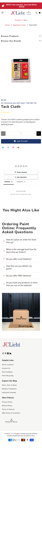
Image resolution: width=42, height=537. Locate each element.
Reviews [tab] (7, 182)
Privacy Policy (7, 402)
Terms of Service (8, 409)
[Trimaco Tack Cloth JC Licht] (21, 71)
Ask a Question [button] (22, 177)
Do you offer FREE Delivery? (18, 275)
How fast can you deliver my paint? (19, 267)
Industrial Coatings (9, 392)
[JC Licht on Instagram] (8, 354)
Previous (18, 20)
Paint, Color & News (9, 385)
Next (25, 20)
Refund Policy (7, 405)
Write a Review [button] (22, 172)
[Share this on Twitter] (3, 147)
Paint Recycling (7, 375)
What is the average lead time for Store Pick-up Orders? (21, 250)
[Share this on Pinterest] (13, 147)
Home (7, 25)
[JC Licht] (21, 12)
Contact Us (6, 368)
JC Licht (11, 434)
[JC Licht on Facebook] (3, 354)
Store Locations (8, 364)
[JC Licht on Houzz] (10, 354)
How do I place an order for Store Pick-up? (21, 241)
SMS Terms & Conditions (11, 413)
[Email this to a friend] (18, 147)
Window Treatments (9, 389)
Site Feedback (7, 372)
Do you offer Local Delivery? (18, 259)
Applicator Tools (19, 25)
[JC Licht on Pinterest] (5, 354)
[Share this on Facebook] (8, 147)
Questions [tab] (20, 182)
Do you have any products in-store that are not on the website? (22, 284)
